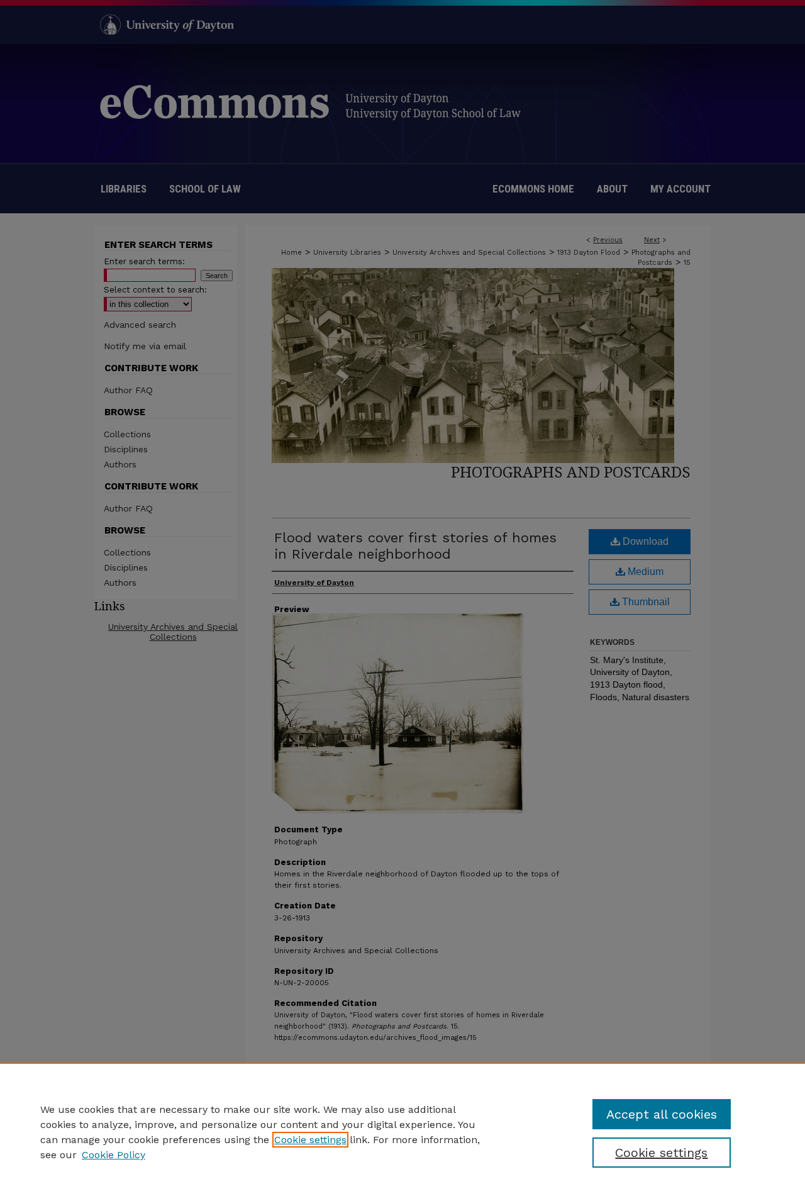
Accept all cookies (661, 1114)
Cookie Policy (113, 1155)
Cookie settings (310, 1140)
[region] (402, 1132)
